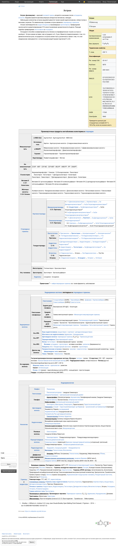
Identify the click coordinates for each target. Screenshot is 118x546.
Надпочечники (37, 422)
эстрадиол (49, 29)
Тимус (44, 354)
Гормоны (24, 479)
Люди (17, 2)
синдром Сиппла (50, 461)
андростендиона (43, 25)
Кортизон (72, 223)
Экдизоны (37, 277)
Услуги (41, 2)
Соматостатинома (51, 456)
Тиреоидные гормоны (74, 494)
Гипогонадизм (52, 431)
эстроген (21, 18)
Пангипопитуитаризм (54, 392)
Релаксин (43, 477)
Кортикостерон (92, 202)
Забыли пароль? (13, 466)
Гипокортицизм (52, 416)
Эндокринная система (53, 292)
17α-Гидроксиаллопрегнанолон (92, 238)
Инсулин (42, 467)
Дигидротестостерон (80, 486)
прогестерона (65, 25)
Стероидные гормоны (37, 482)
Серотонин (51, 496)
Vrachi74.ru (5, 2)
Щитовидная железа (49, 337)
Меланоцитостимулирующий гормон (81, 465)
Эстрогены (52, 253)
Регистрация (111, 2)
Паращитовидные (48, 339)
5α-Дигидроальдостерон (89, 207)
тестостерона (39, 29)
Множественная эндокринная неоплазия (59, 458)
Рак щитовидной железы (62, 414)
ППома (102, 453)
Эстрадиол (81, 258)
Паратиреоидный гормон (64, 339)
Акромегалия (75, 397)
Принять (32, 542)
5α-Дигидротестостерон (93, 247)
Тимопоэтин (58, 354)
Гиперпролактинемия (76, 400)
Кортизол (86, 218)
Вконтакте (26, 534)
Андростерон (64, 244)
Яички (44, 342)
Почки (35, 370)
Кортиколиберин (98, 300)
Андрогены (53, 243)
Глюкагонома (57, 450)
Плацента (45, 347)
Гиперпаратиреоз (51, 442)
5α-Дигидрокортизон (85, 223)
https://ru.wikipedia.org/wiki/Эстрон (35, 511)
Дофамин (88, 300)
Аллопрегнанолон (104, 233)
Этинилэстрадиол (42, 489)
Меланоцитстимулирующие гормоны (87, 314)
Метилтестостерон (94, 486)
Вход (104, 2)
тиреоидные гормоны (65, 337)
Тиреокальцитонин (86, 337)
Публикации (53, 2)
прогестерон (63, 344)
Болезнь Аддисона (64, 416)
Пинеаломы (51, 389)
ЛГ (49, 479)
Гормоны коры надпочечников (56, 482)
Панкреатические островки (51, 349)
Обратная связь (7, 534)
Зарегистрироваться (8, 471)
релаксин (86, 344)
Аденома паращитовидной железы (78, 442)
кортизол (71, 332)
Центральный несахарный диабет (71, 395)
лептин (47, 365)
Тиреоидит (48, 407)
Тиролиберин (74, 300)
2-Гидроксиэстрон (66, 253)
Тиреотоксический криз (92, 404)
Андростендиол (66, 247)
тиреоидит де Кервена (76, 407)
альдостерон (62, 332)
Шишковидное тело (51, 351)
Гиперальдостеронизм (52, 423)
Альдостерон (73, 207)
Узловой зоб (49, 414)
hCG (51, 347)
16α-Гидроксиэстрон (89, 253)
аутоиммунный (100, 407)
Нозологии (24, 424)
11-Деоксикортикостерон (76, 202)
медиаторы (24, 484)
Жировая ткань (38, 365)
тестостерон (51, 342)
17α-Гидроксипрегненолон (70, 236)
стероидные (78, 292)
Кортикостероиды (39, 214)
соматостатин (82, 349)
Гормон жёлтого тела (37, 491)
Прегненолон (64, 233)
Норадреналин (78, 334)
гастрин (79, 358)
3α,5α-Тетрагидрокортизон (105, 223)
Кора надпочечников (49, 332)
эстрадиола (78, 15)
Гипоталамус (47, 301)
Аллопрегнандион (89, 233)
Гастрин (85, 467)
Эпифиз (36, 389)
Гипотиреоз (51, 404)
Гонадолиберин (58, 300)
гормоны (86, 292)
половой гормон (48, 15)
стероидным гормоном (71, 22)
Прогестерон (75, 233)
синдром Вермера (80, 458)
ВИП (38, 470)
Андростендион (85, 242)
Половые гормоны (35, 486)
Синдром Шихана (51, 400)
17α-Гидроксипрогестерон (90, 236)
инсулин (73, 349)
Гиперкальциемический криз (73, 444)
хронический (90, 407)
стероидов (89, 131)
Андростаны (52, 248)
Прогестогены (53, 233)
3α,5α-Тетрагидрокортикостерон (95, 204)
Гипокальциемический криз (54, 440)
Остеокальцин (43, 368)
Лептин (48, 475)
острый (55, 407)
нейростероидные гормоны (61, 283)
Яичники (47, 344)
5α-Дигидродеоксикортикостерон (79, 212)
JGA (39, 370)
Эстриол (90, 258)
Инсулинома (67, 450)
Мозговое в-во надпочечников (53, 334)
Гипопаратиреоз (52, 437)
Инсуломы (48, 450)
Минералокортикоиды (55, 207)
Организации (28, 2)
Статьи (23, 6)
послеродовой (64, 409)
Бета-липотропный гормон (99, 325)
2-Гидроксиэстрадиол (68, 258)
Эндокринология (67, 383)
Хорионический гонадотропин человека (80, 475)
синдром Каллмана (51, 395)
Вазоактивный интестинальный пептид (51, 361)
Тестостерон (77, 247)
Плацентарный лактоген (62, 347)
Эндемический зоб (51, 412)
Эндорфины (84, 325)
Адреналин (68, 334)
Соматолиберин (58, 302)
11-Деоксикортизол (74, 218)
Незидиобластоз (74, 448)
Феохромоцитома (69, 428)
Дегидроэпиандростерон (68, 242)
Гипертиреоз (68, 404)
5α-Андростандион (99, 242)
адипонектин (55, 365)
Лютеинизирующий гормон (88, 320)
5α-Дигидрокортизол (99, 218)
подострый (63, 407)
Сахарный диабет (61, 448)
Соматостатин (75, 302)
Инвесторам (17, 534)
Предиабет (50, 448)
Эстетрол (99, 258)
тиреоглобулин (56, 479)
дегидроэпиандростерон (83, 332)
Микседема (59, 404)
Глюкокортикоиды (55, 220)
